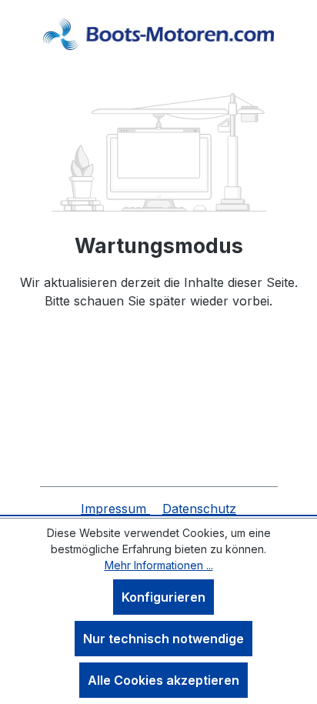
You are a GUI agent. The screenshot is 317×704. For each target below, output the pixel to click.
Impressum (115, 508)
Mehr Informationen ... (159, 565)
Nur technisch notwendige (163, 638)
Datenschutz (199, 508)
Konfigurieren (163, 597)
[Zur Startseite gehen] (158, 34)
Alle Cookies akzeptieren (163, 680)
